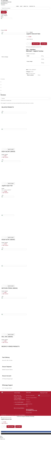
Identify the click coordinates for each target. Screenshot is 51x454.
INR (3, 433)
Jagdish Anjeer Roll (7, 186)
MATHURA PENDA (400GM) (10, 288)
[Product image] (14, 136)
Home (27, 32)
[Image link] (7, 397)
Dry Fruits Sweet (31, 73)
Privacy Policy (29, 412)
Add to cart (36, 43)
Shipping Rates (29, 403)
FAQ (27, 406)
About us (28, 399)
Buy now (44, 43)
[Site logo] (5, 4)
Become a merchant (30, 395)
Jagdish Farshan (38, 51)
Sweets (6, 154)
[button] (11, 149)
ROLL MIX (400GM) (7, 337)
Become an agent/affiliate (31, 397)
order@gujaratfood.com (6, 2)
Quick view (3, 146)
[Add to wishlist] (6, 146)
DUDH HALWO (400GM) (8, 151)
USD (3, 431)
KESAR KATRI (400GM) (8, 240)
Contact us (28, 401)
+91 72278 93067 (4, 0)
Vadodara (32, 50)
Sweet (31, 32)
